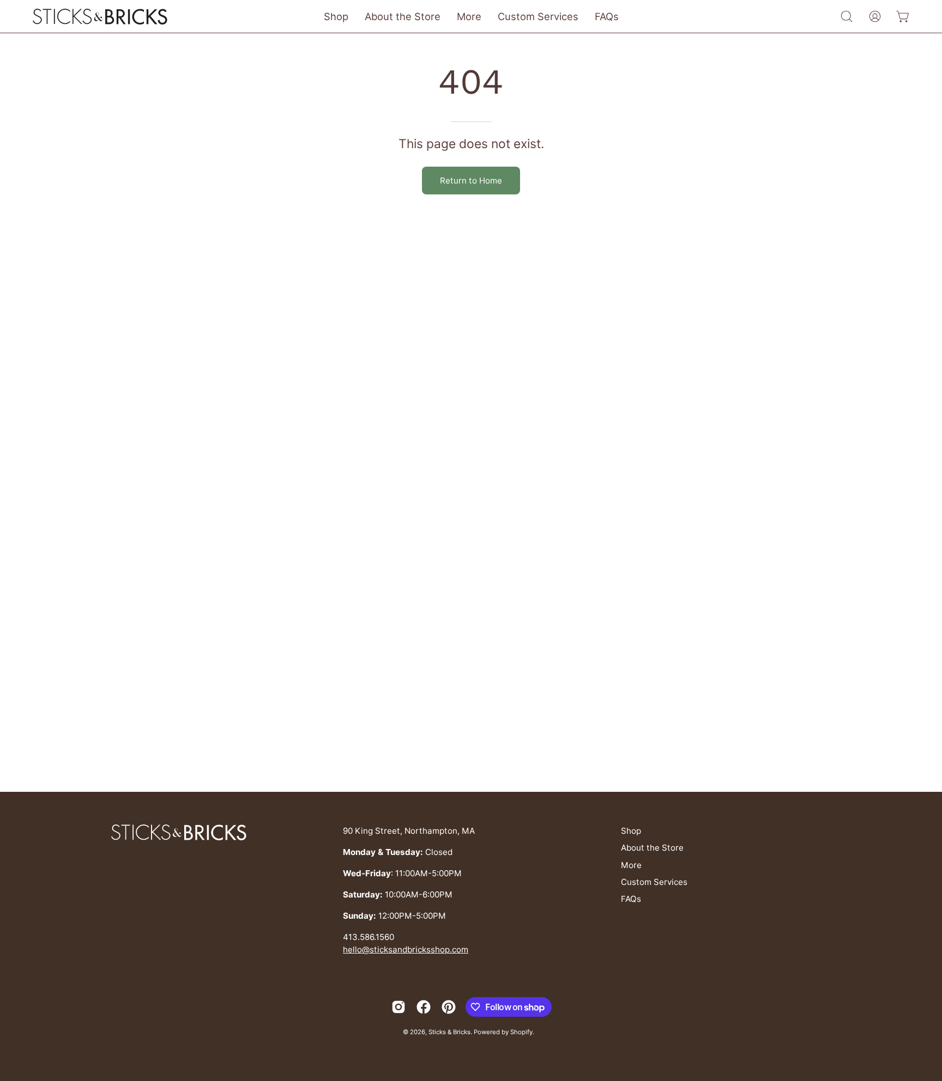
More (631, 865)
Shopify (521, 1032)
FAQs (631, 899)
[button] (846, 16)
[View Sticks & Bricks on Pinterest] (448, 1007)
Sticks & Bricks (449, 1032)
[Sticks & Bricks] (101, 17)
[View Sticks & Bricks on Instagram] (398, 1007)
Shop (631, 831)
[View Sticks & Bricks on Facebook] (423, 1007)
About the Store (652, 847)
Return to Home (471, 180)
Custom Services (654, 882)
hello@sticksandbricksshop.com (405, 949)
